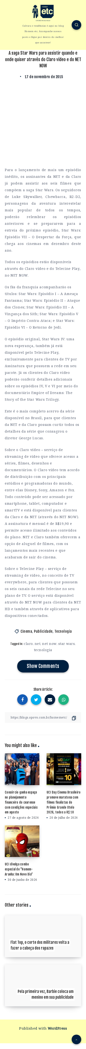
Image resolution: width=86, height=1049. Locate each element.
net (38, 643)
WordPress (57, 1028)
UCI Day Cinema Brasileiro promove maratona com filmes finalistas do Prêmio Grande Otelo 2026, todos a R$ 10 (64, 802)
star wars (66, 643)
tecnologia (43, 650)
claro (28, 643)
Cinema (26, 631)
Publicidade (43, 631)
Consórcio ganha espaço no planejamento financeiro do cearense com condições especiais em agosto (21, 802)
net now (49, 643)
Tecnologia (63, 631)
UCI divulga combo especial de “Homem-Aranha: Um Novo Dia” (19, 869)
